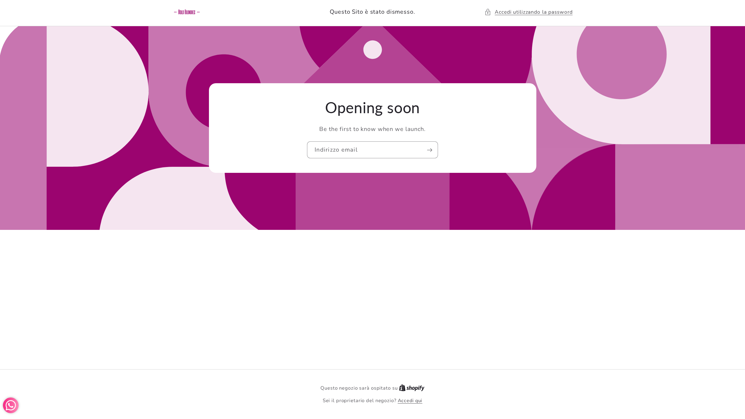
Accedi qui (410, 400)
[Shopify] (412, 388)
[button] (528, 12)
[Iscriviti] (430, 149)
